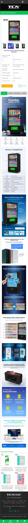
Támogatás (6, 502)
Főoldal (3, 501)
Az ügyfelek (12, 502)
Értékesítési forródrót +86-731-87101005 (15, 506)
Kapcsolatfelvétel (7, 86)
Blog (25, 516)
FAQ (25, 501)
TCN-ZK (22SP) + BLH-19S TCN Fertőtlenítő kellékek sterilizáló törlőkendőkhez (7, 487)
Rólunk (13, 501)
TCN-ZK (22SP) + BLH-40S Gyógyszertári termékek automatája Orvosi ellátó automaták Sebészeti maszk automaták (21, 470)
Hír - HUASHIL (19, 501)
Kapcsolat (18, 502)
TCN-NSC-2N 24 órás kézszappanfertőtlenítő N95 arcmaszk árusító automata (7, 469)
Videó (23, 502)
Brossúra (24, 85)
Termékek (8, 501)
